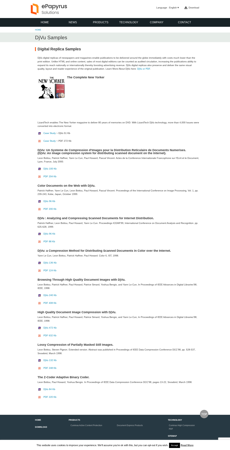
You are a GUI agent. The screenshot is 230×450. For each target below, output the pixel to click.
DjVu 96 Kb (49, 201)
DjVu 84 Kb (49, 389)
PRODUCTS (100, 22)
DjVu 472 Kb (50, 327)
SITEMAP (172, 436)
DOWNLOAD (41, 427)
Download (194, 7)
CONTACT (184, 22)
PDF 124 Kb (49, 270)
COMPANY (156, 22)
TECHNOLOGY (128, 22)
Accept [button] (174, 445)
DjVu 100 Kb (50, 168)
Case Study (49, 133)
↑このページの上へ (204, 414)
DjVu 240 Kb (50, 295)
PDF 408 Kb (49, 303)
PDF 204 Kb (49, 176)
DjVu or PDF (143, 68)
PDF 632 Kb (49, 335)
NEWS (73, 22)
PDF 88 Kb (49, 241)
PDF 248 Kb (49, 368)
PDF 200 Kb (49, 209)
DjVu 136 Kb (50, 262)
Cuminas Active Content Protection (86, 425)
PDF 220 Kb (49, 397)
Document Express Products (130, 425)
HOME (45, 22)
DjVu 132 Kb (50, 360)
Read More (187, 445)
